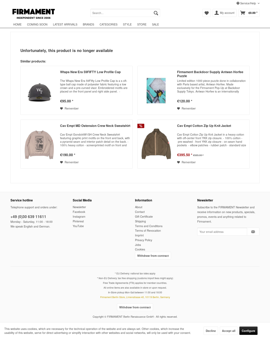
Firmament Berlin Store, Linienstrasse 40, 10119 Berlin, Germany (135, 297)
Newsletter (79, 207)
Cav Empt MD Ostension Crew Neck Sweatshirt (95, 126)
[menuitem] (125, 13)
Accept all (228, 331)
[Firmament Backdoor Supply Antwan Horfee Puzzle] (156, 90)
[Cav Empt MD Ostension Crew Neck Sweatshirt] (39, 144)
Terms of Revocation (148, 230)
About (138, 207)
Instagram (79, 216)
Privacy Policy (143, 240)
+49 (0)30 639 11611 (28, 216)
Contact (140, 212)
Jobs (138, 245)
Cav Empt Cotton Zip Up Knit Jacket (204, 126)
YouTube (78, 226)
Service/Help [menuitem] (248, 3)
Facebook (79, 212)
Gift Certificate (144, 216)
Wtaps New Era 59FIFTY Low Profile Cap (90, 72)
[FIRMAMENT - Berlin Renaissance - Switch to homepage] (33, 14)
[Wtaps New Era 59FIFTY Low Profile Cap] (39, 90)
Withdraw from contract (153, 256)
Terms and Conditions (148, 226)
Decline (211, 331)
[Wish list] (206, 13)
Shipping (140, 221)
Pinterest (78, 221)
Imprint (139, 235)
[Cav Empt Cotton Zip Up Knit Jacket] (156, 144)
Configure (248, 331)
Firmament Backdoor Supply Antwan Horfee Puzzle (210, 74)
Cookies (140, 249)
